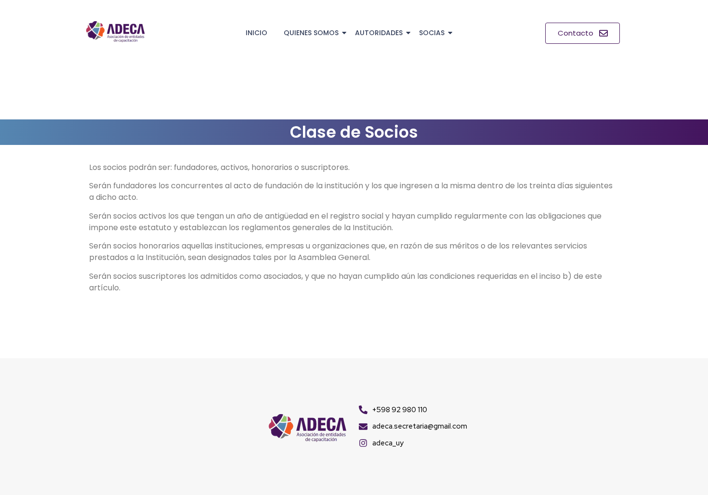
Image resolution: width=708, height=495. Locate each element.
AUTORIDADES (379, 33)
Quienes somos (311, 33)
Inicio (256, 33)
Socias (432, 33)
